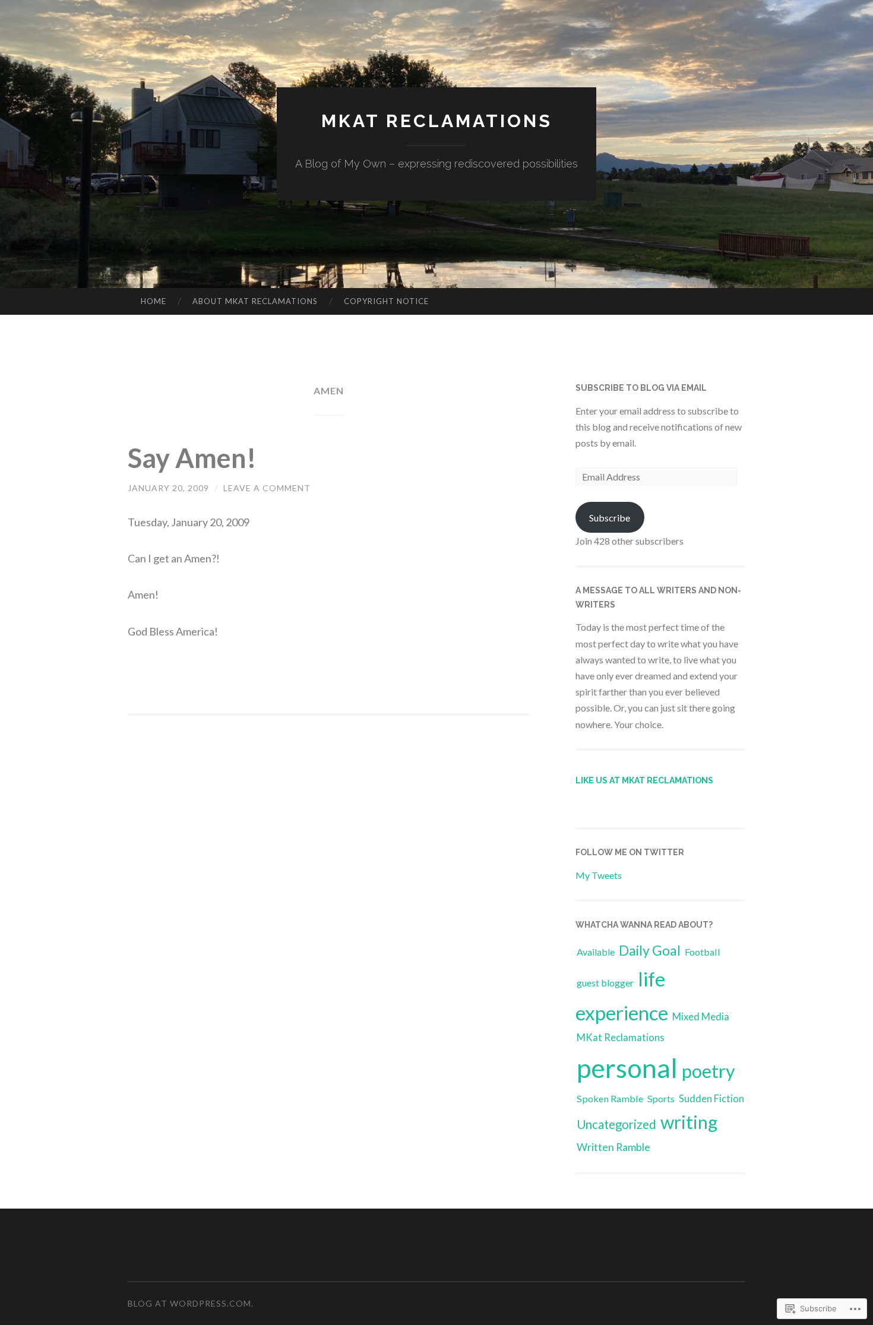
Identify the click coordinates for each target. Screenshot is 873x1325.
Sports (661, 1098)
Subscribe (609, 517)
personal (627, 1067)
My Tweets (598, 875)
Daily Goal (650, 950)
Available (596, 951)
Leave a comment (267, 488)
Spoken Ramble (610, 1098)
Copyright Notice (386, 301)
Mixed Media (700, 1016)
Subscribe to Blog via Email (641, 388)
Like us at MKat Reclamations (644, 780)
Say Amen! (192, 458)
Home (153, 301)
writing (688, 1122)
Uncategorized (616, 1124)
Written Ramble (613, 1146)
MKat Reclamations (436, 120)
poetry (708, 1070)
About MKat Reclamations (255, 301)
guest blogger (605, 982)
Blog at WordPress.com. (191, 1303)
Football (702, 951)
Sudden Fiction (711, 1098)
